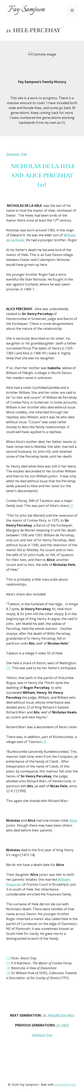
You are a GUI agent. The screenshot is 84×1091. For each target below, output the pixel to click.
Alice (73, 820)
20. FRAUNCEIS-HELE (58, 1015)
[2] (71, 505)
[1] (8, 958)
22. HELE (62, 1025)
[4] (44, 741)
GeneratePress (65, 1084)
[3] (8, 668)
